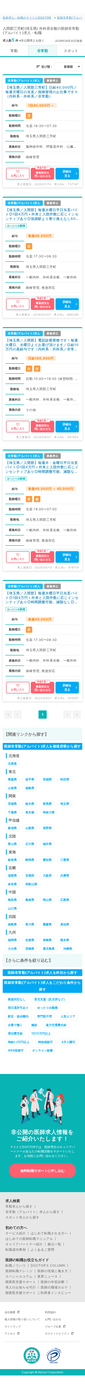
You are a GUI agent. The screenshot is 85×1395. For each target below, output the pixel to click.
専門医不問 (44, 1016)
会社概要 (10, 1312)
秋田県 (64, 779)
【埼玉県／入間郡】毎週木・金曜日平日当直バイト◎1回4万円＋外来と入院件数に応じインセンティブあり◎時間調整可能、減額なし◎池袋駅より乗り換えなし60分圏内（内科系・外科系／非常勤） (42, 467)
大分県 (12, 948)
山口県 (12, 908)
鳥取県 (12, 900)
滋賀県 (12, 875)
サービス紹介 (15, 1233)
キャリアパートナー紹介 (24, 1244)
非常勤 (42, 50)
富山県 (12, 844)
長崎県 (47, 940)
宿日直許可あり (18, 1007)
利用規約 (50, 1312)
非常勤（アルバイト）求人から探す (32, 1211)
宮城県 (47, 779)
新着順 (68, 66)
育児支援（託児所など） (50, 999)
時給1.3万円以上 (18, 1042)
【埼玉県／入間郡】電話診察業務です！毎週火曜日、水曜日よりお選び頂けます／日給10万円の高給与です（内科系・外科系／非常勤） (42, 344)
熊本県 (64, 940)
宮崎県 (29, 948)
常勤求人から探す (19, 1206)
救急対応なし (17, 999)
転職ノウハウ (15, 1265)
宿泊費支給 (15, 1033)
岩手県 (29, 779)
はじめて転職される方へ (49, 1233)
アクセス (10, 1333)
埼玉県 (64, 803)
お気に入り (17, 175)
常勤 (14, 50)
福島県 (29, 788)
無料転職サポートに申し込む (42, 1170)
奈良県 (12, 884)
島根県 (29, 900)
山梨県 (29, 828)
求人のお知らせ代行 (20, 1287)
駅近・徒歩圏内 (18, 1016)
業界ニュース (47, 1276)
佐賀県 (29, 940)
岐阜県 (12, 860)
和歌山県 (31, 884)
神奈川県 (49, 812)
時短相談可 (45, 1042)
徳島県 (12, 924)
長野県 (47, 828)
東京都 (29, 812)
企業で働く (15, 1025)
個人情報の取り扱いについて (22, 1319)
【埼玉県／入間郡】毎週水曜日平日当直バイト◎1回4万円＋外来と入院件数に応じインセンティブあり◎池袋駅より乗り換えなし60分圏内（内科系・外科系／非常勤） (42, 214)
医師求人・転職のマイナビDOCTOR (27, 17)
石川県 (29, 844)
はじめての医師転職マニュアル (29, 1238)
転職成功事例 (15, 1249)
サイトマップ (13, 1326)
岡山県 (47, 900)
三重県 (64, 860)
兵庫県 (64, 875)
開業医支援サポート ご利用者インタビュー (38, 1292)
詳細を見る (67, 173)
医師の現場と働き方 (52, 1271)
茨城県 (12, 803)
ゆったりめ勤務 (47, 1007)
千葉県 (12, 812)
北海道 (12, 763)
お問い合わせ (53, 1319)
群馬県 (47, 803)
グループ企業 (53, 1326)
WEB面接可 (16, 1050)
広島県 (64, 900)
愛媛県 (47, 924)
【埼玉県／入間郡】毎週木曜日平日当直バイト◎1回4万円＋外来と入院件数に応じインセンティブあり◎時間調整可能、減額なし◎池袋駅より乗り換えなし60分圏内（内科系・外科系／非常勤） (42, 597)
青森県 (12, 779)
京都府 (29, 875)
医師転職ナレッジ (19, 1271)
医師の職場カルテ (54, 1287)
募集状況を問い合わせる (42, 174)
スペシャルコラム (19, 1276)
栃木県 (29, 803)
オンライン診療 (42, 1050)
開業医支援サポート (20, 1281)
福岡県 (12, 940)
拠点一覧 (54, 1244)
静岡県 (29, 860)
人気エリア (68, 1016)
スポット (71, 50)
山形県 (12, 788)
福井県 (47, 844)
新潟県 (12, 828)
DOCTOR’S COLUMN (48, 1265)
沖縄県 (67, 948)
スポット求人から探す (22, 1217)
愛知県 (47, 860)
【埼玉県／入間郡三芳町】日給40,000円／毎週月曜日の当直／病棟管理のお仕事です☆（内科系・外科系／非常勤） (41, 91)
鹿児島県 (49, 948)
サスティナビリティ (57, 1333)
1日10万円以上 (41, 1033)
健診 (34, 1025)
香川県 (29, 924)
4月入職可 (68, 1042)
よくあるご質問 (42, 1249)
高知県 (64, 924)
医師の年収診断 (53, 1281)
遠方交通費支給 (56, 1025)
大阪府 (47, 875)
